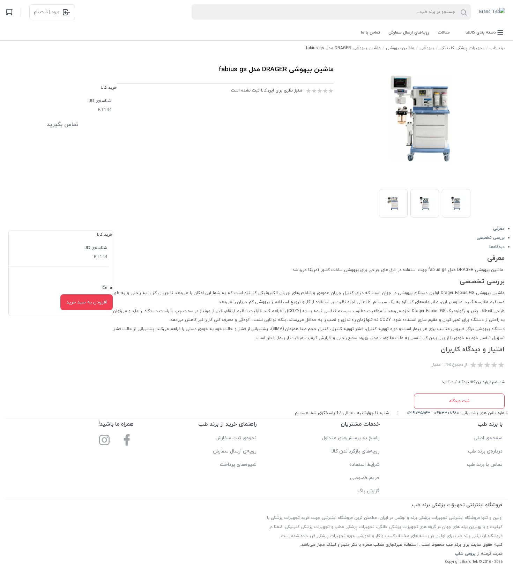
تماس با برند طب (485, 464)
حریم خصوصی (365, 478)
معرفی (499, 228)
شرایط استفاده (364, 464)
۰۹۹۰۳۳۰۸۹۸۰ (446, 413)
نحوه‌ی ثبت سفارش (235, 438)
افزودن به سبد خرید (86, 302)
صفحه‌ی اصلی (488, 438)
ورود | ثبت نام (46, 12)
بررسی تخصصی (491, 238)
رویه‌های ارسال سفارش (408, 32)
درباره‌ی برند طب (485, 451)
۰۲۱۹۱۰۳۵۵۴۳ (418, 413)
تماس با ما (370, 32)
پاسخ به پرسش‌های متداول (351, 438)
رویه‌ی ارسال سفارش (234, 451)
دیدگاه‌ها (497, 247)
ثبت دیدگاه (459, 401)
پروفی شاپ (465, 554)
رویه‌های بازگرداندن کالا (355, 451)
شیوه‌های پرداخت (238, 464)
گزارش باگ (369, 491)
